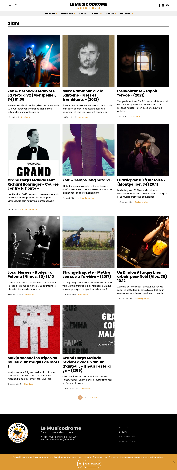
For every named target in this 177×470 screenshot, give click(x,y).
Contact (123, 427)
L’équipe (123, 432)
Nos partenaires (127, 436)
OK (80, 464)
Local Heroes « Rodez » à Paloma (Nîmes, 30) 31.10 (31, 274)
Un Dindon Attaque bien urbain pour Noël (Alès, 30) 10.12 (142, 276)
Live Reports (67, 13)
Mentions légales (128, 441)
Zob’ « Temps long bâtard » (87, 180)
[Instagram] (163, 5)
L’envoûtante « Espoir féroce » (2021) (137, 93)
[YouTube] (167, 5)
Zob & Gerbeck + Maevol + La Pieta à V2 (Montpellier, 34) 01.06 (32, 95)
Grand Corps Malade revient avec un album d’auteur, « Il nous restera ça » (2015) (87, 364)
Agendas (110, 13)
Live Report (26, 117)
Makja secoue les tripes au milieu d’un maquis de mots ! (33, 362)
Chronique (83, 117)
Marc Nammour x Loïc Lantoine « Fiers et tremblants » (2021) (83, 95)
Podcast (83, 13)
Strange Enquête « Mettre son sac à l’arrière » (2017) (87, 274)
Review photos (142, 202)
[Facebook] (159, 5)
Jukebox (96, 13)
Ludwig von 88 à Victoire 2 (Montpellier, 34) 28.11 (141, 182)
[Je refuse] (173, 461)
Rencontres (125, 13)
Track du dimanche (28, 209)
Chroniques (49, 13)
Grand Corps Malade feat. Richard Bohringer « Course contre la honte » (33, 184)
